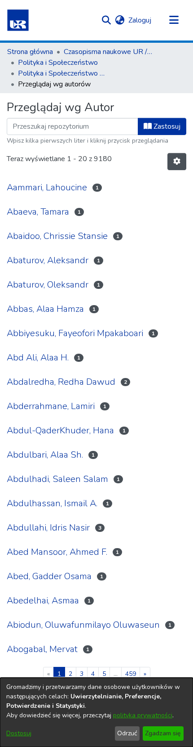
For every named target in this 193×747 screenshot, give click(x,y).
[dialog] (96, 712)
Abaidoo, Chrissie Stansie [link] (57, 236)
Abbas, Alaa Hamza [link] (45, 309)
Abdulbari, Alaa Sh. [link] (45, 455)
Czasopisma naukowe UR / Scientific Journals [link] (109, 52)
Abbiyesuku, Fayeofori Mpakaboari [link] (75, 333)
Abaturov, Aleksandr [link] (47, 260)
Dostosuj (18, 733)
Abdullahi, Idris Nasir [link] (48, 528)
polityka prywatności (142, 715)
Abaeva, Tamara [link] (38, 212)
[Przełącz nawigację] (173, 20)
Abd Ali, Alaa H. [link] (38, 357)
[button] (18, 20)
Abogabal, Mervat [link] (42, 649)
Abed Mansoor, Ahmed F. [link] (57, 552)
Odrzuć (127, 733)
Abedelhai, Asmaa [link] (43, 600)
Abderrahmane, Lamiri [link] (51, 406)
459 (130, 674)
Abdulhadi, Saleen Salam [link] (57, 479)
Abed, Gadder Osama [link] (49, 576)
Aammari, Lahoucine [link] (47, 187)
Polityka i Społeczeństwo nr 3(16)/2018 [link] (63, 73)
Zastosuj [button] (166, 126)
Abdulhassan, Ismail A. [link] (52, 503)
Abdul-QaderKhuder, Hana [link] (60, 430)
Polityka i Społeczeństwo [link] (58, 63)
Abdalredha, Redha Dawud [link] (61, 382)
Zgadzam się (163, 733)
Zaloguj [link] (140, 20)
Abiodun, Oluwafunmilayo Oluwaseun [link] (83, 625)
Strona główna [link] (30, 52)
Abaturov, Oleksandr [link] (47, 285)
